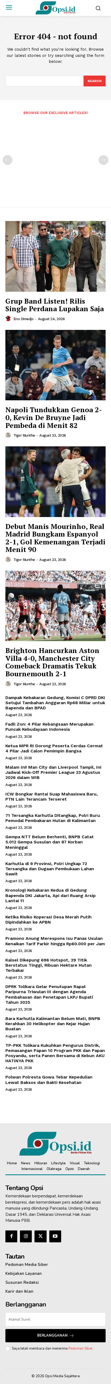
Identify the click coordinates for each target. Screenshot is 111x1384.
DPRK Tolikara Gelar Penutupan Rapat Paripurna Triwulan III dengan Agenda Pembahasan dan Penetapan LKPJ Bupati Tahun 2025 (49, 994)
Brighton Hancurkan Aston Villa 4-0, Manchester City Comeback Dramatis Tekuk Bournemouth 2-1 (52, 662)
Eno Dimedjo (23, 319)
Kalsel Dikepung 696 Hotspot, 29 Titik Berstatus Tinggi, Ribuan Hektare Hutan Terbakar (48, 965)
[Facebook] (11, 1236)
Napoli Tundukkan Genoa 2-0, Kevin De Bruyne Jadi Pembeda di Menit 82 (53, 417)
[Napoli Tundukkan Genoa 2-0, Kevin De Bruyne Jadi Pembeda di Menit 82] (55, 365)
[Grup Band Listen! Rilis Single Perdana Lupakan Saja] (55, 256)
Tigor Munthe (24, 435)
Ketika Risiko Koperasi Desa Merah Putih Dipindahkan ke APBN (48, 919)
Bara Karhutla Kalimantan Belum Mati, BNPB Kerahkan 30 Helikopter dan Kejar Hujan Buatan (52, 1023)
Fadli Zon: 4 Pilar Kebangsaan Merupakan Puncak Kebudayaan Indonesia (49, 727)
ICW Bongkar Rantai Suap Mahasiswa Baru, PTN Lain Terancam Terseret (51, 796)
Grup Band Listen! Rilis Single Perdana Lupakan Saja (54, 304)
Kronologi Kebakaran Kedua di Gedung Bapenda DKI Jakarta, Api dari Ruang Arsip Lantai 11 (50, 895)
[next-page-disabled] (103, 160)
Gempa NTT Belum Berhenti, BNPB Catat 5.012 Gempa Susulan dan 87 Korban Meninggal (49, 842)
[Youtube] (55, 1236)
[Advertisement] (55, 157)
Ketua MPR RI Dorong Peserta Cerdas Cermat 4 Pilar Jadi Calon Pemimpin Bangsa (54, 748)
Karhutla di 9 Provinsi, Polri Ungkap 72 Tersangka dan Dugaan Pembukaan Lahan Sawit (49, 868)
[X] (40, 1236)
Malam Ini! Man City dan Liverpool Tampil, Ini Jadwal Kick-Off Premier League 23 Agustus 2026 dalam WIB (53, 772)
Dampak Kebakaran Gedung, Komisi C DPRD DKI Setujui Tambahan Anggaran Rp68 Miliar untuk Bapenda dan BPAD (55, 702)
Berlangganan (52, 1335)
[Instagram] (26, 1236)
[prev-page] (7, 160)
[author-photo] (8, 319)
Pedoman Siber (80, 1348)
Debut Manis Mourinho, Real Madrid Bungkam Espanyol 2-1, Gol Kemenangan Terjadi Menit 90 (55, 538)
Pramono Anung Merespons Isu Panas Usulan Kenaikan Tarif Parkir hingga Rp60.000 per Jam (55, 941)
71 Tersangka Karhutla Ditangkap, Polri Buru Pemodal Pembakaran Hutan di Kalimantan (52, 818)
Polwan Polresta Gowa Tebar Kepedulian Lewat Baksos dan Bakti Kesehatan (48, 1079)
